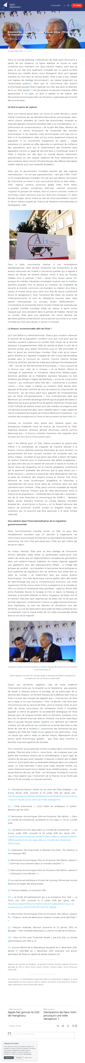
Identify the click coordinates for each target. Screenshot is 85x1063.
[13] (63, 497)
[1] (48, 80)
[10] (75, 399)
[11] (75, 416)
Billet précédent (15, 1009)
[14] (38, 728)
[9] (30, 295)
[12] (72, 450)
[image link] (11, 5)
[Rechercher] (68, 5)
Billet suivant (48, 1009)
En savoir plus (27, 1054)
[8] (75, 278)
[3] (29, 90)
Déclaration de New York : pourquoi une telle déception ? (60, 1015)
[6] (52, 164)
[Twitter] (63, 1026)
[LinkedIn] (68, 1026)
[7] (69, 195)
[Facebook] (58, 1026)
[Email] (73, 1026)
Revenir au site (15, 1026)
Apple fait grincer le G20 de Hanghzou (23, 1014)
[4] (69, 114)
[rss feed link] (76, 1026)
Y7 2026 (77, 5)
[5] (21, 144)
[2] (30, 83)
